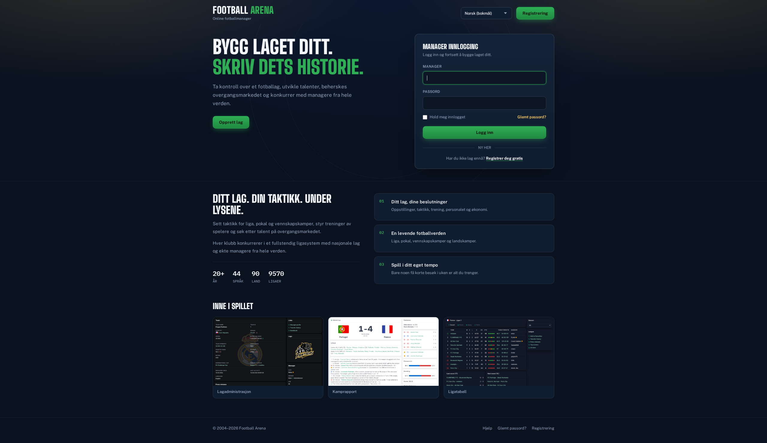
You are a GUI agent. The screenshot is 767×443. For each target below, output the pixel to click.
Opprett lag (231, 122)
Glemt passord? (531, 117)
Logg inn (484, 132)
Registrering (535, 13)
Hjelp (487, 428)
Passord (431, 92)
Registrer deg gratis (504, 158)
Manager (432, 66)
